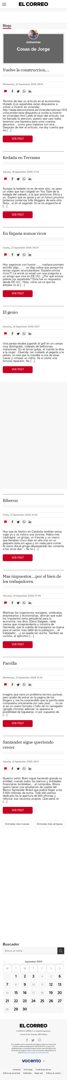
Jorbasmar (33, 42)
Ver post (18, 138)
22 (16, 1001)
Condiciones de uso (43, 1070)
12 (51, 984)
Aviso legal (28, 1070)
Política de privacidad (11, 1073)
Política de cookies (53, 1073)
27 (60, 1001)
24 (33, 1001)
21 (7, 1001)
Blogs (7, 26)
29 (16, 1009)
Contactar (16, 1070)
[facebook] (27, 1039)
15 (16, 993)
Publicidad (27, 1073)
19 (51, 993)
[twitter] (33, 1039)
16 (25, 993)
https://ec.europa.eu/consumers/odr (35, 1052)
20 (60, 993)
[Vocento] (33, 1061)
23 (25, 1001)
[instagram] (39, 1039)
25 (42, 1001)
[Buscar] (60, 950)
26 (51, 1001)
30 (25, 1009)
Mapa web (39, 1073)
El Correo (33, 1025)
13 (59, 984)
